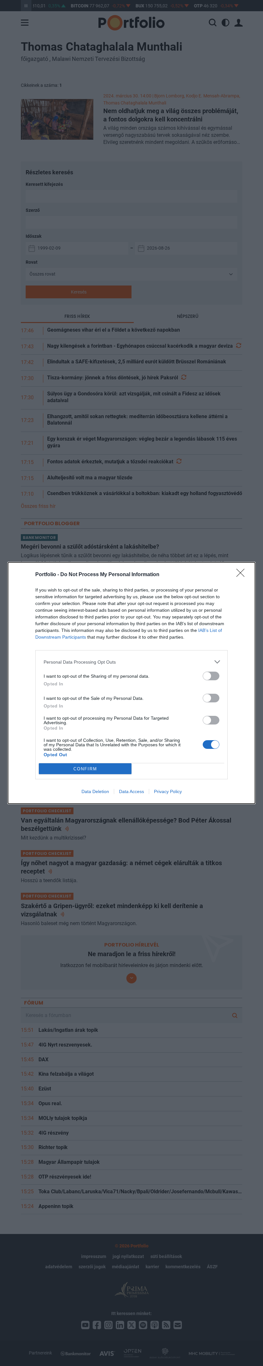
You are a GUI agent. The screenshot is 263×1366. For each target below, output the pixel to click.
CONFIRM (85, 768)
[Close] (242, 575)
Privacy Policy (168, 791)
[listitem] (131, 661)
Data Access (131, 791)
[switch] (211, 676)
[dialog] (131, 683)
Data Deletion (95, 791)
